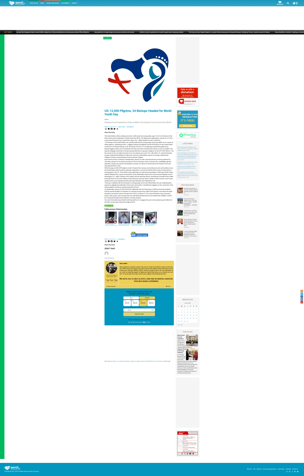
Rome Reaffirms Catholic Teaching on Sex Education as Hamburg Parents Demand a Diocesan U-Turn (223, 32)
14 (178, 315)
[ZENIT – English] (18, 3)
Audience (259, 469)
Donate (74, 3)
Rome (42, 3)
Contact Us (295, 469)
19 (193, 315)
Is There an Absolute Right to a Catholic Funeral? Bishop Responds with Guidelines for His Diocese (190, 234)
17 (187, 315)
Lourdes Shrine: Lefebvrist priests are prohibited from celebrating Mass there (190, 212)
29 (181, 321)
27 (196, 318)
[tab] (182, 433)
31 (187, 321)
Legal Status (281, 469)
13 (196, 312)
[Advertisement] (152, 18)
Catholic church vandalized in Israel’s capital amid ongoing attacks (76, 32)
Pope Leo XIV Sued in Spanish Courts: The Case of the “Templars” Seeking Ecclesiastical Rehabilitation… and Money (190, 202)
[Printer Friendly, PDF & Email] (108, 206)
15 (181, 315)
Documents (65, 3)
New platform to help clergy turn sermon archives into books (29, 32)
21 (178, 318)
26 (193, 318)
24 (187, 318)
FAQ (254, 469)
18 (190, 315)
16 (184, 315)
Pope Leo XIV (34, 3)
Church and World (52, 3)
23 (184, 318)
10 (187, 312)
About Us (249, 469)
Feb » (181, 324)
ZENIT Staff (121, 126)
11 (190, 312)
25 (190, 318)
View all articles (109, 258)
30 (184, 321)
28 (178, 321)
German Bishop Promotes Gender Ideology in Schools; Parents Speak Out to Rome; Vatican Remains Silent (190, 222)
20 (196, 315)
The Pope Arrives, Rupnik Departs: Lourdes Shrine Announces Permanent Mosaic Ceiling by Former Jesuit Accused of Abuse (143, 32)
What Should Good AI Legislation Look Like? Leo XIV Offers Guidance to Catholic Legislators (187, 149)
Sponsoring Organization (269, 469)
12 (193, 312)
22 (181, 318)
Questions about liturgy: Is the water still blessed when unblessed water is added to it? (191, 191)
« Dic (178, 324)
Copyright (288, 469)
